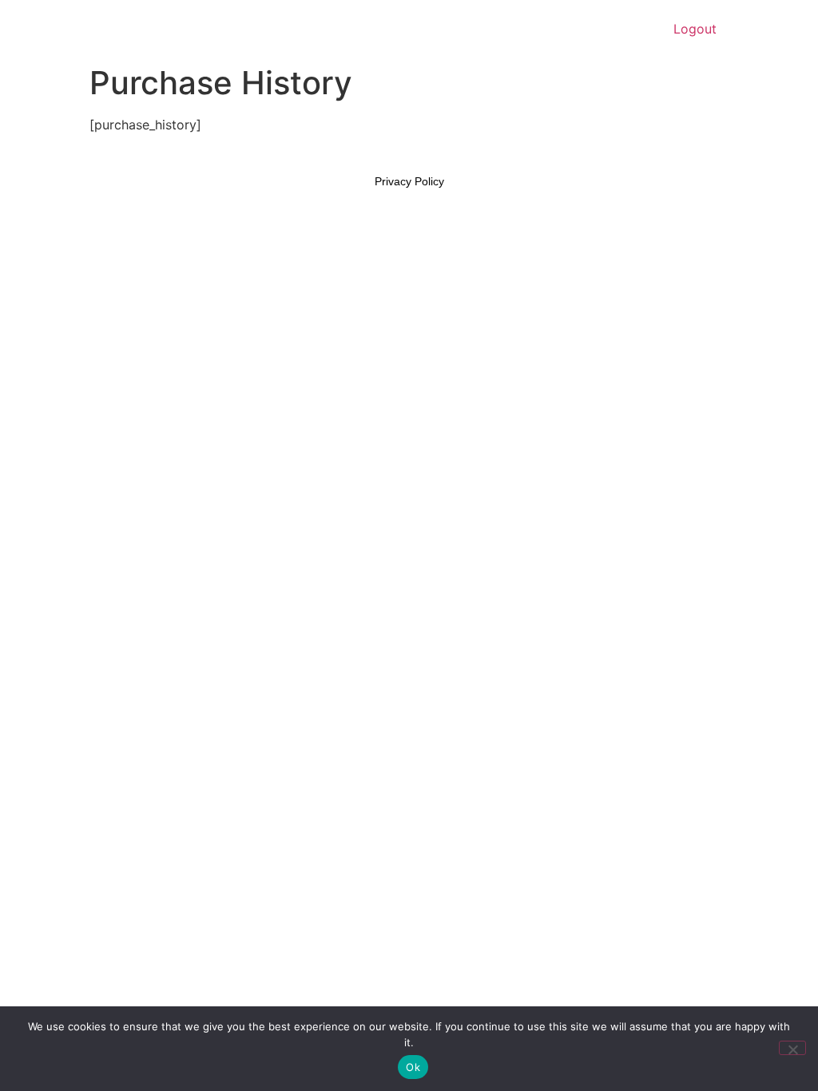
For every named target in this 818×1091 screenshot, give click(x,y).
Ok (413, 1067)
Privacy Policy (409, 181)
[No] (792, 1048)
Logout (695, 29)
